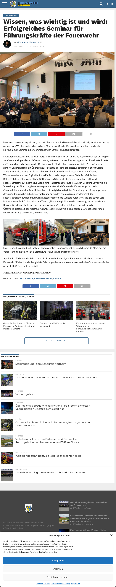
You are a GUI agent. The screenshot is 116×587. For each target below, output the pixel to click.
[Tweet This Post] (39, 133)
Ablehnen (58, 569)
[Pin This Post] (56, 133)
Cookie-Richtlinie (43, 583)
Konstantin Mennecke (28, 42)
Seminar (57, 278)
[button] (111, 535)
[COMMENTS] (90, 133)
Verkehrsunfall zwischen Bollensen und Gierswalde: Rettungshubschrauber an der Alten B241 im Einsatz (90, 518)
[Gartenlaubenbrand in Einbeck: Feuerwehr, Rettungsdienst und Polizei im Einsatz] (20, 319)
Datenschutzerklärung (61, 583)
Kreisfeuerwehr (43, 278)
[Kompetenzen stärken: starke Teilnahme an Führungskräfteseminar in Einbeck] (93, 319)
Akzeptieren (58, 560)
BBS (22, 278)
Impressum (75, 583)
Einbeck (29, 278)
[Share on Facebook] (22, 133)
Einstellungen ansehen (58, 577)
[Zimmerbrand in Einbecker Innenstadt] (56, 319)
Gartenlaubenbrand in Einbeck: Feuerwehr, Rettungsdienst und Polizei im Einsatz (19, 326)
